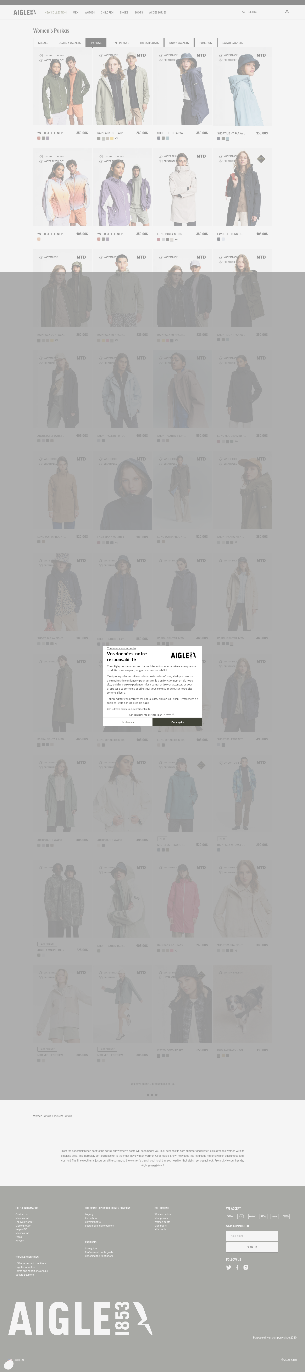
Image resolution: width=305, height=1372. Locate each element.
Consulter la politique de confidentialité (128, 708)
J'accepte (177, 722)
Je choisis (127, 722)
